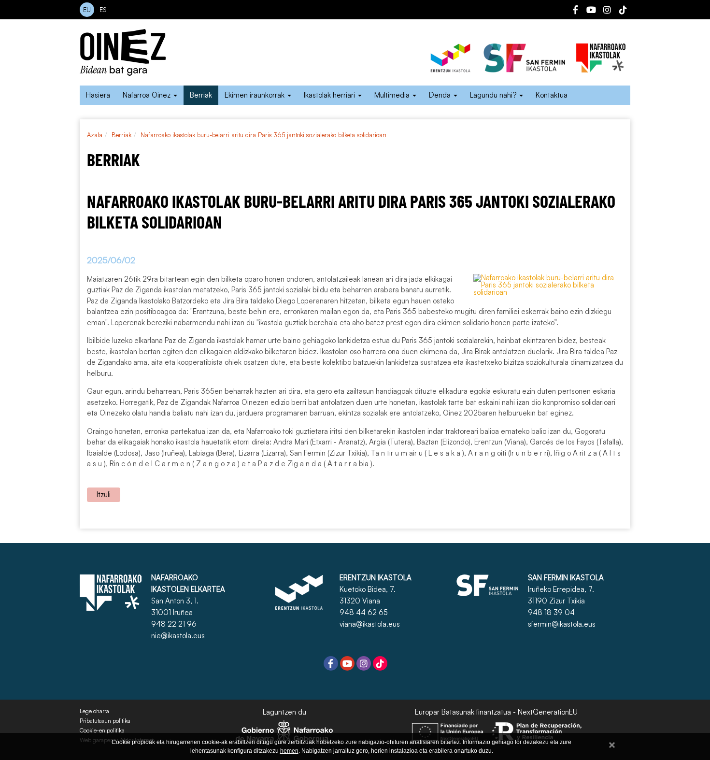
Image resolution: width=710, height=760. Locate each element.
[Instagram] (607, 11)
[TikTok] (623, 11)
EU (87, 10)
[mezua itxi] (612, 743)
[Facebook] (575, 11)
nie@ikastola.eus (178, 635)
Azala (94, 135)
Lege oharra (94, 711)
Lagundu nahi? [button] (494, 95)
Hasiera (98, 95)
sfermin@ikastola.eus (562, 624)
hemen (289, 750)
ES (103, 10)
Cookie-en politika (102, 730)
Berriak (201, 95)
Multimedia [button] (393, 95)
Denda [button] (441, 95)
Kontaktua (552, 95)
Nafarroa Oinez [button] (147, 95)
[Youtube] (591, 11)
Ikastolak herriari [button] (330, 95)
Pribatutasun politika (105, 721)
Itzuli (104, 494)
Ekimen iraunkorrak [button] (255, 95)
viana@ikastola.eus (370, 624)
